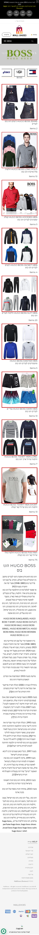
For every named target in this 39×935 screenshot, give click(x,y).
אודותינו (30, 847)
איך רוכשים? (29, 851)
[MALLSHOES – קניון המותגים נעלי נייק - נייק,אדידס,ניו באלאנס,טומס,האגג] (19, 30)
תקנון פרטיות (29, 868)
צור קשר (30, 874)
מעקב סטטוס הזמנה (27, 878)
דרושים (31, 864)
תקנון (31, 871)
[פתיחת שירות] (3, 931)
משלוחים (30, 857)
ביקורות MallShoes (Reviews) (23, 881)
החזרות (31, 861)
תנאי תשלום (29, 854)
